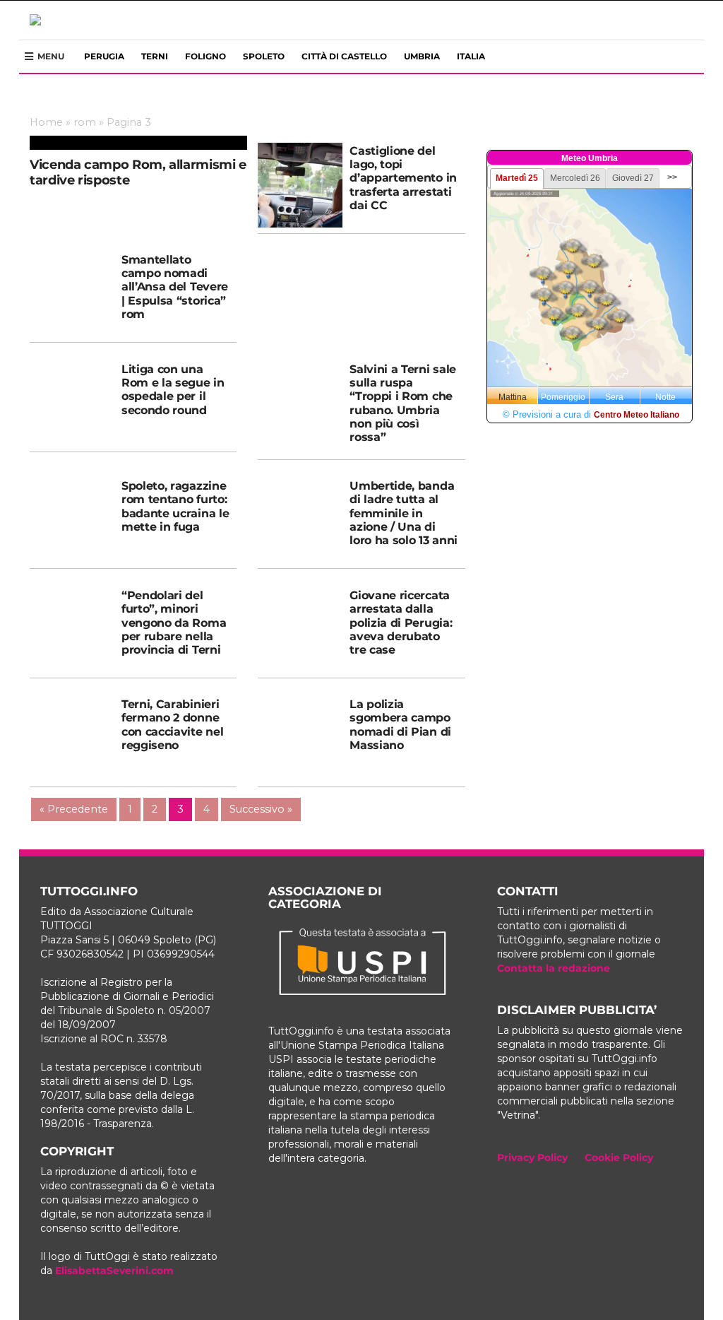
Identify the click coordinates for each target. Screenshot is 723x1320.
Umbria (422, 56)
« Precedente (74, 809)
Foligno (205, 56)
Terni (154, 56)
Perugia (104, 56)
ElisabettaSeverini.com (114, 1270)
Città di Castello (344, 56)
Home (46, 122)
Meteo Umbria (589, 158)
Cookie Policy (619, 1157)
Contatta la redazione (553, 968)
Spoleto (264, 56)
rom (84, 122)
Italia (471, 56)
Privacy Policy (532, 1157)
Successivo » (260, 809)
